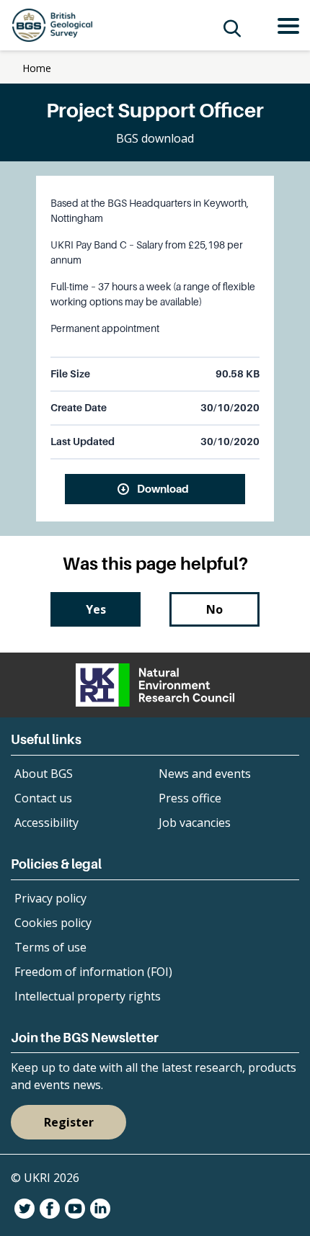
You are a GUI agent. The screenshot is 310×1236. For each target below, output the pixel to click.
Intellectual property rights (87, 996)
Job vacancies (195, 822)
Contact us (43, 798)
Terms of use (50, 947)
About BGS (43, 774)
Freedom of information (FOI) (93, 972)
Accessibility (46, 822)
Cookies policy (53, 923)
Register (69, 1122)
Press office (190, 798)
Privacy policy (50, 898)
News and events (205, 774)
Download (163, 488)
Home (36, 68)
